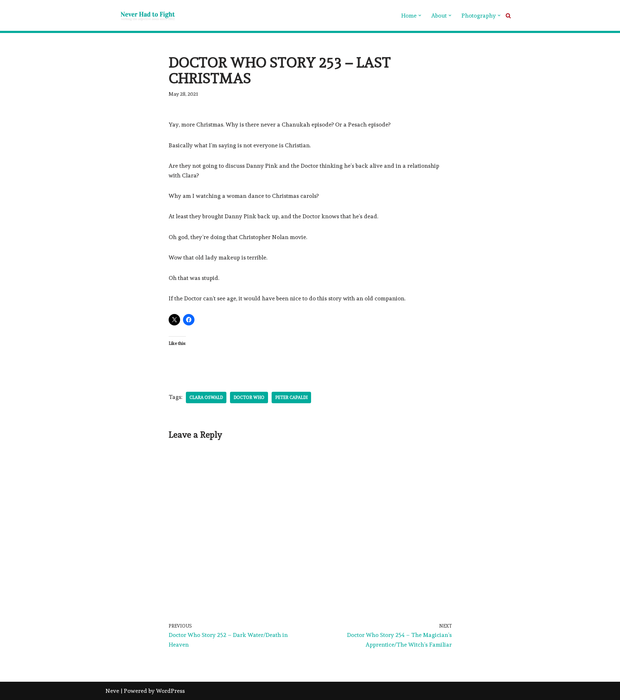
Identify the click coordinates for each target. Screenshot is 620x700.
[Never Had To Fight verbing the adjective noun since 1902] (141, 15)
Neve (112, 690)
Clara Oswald (206, 397)
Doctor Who (249, 397)
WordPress (170, 690)
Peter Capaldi (291, 397)
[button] (419, 15)
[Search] (508, 15)
